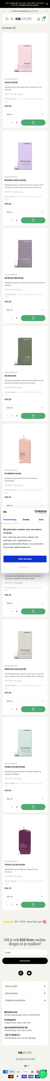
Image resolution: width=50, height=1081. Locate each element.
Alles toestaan (25, 559)
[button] (17, 123)
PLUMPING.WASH (13, 473)
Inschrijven (25, 960)
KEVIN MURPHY (11, 79)
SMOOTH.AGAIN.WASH (15, 669)
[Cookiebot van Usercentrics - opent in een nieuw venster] (35, 512)
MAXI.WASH (10, 376)
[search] (12, 19)
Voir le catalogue (6, 19)
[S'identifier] (38, 18)
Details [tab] (26, 519)
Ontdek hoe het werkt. (29, 5)
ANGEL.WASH (11, 82)
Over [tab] (41, 519)
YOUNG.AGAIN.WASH (15, 864)
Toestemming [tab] (9, 519)
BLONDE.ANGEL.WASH (15, 180)
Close (47, 4)
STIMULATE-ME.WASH (15, 767)
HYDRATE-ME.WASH (14, 278)
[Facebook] (29, 973)
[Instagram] (20, 973)
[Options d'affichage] (33, 123)
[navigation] (3, 11)
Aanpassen (23, 567)
